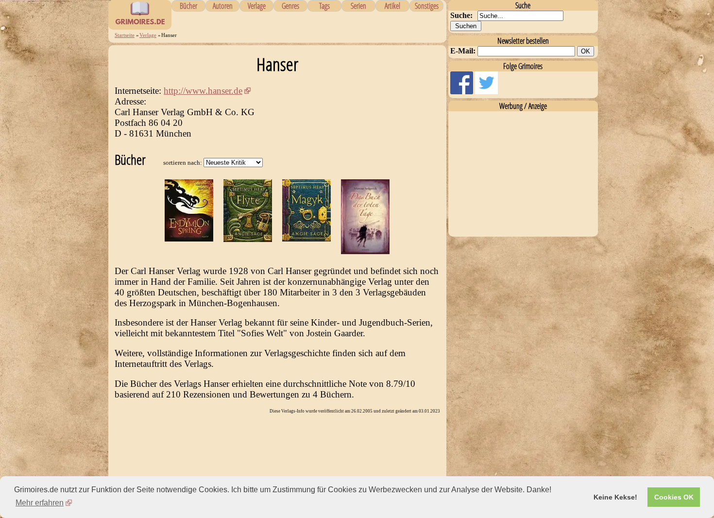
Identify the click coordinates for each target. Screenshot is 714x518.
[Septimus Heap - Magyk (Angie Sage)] (306, 238)
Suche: (461, 15)
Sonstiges (427, 5)
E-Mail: (463, 51)
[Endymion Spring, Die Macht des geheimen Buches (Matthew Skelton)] (189, 238)
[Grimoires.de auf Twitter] (486, 91)
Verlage (257, 5)
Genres (290, 5)
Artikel (392, 5)
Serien (358, 5)
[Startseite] (139, 24)
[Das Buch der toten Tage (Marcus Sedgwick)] (365, 251)
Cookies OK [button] (674, 497)
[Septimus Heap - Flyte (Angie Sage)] (247, 239)
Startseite (125, 35)
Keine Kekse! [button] (615, 497)
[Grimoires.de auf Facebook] (462, 91)
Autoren (223, 5)
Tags (324, 5)
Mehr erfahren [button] (40, 503)
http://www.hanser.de (203, 91)
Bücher (188, 5)
